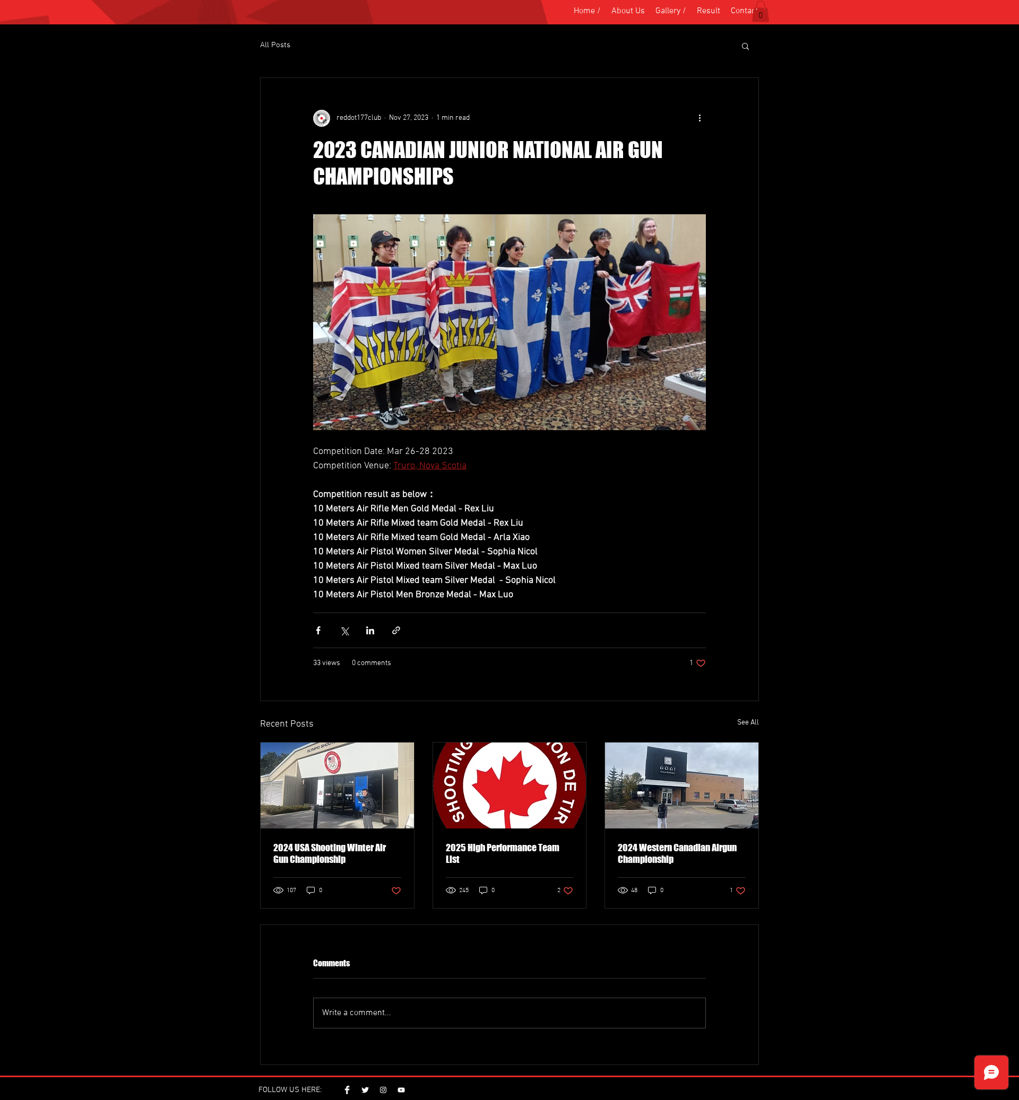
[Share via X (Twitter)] (344, 630)
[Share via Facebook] (318, 630)
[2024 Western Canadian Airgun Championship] (681, 785)
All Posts (275, 45)
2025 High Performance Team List (502, 853)
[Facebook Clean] (347, 1090)
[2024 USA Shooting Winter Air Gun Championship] (337, 785)
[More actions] (699, 118)
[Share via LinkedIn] (370, 630)
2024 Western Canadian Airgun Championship (677, 853)
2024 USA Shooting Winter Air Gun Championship (329, 853)
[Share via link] (396, 630)
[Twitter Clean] (365, 1090)
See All (748, 722)
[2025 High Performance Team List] (509, 785)
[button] (761, 11)
